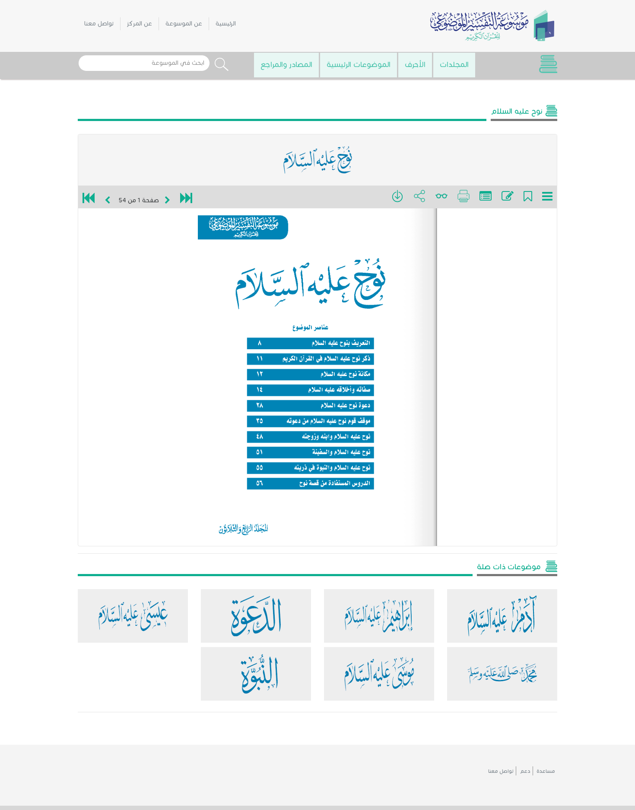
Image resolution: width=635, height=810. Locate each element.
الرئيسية (226, 23)
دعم (525, 771)
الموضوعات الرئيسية (359, 64)
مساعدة (546, 771)
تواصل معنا (99, 23)
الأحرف (415, 64)
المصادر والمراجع (286, 64)
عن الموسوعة (183, 23)
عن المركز (139, 23)
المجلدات (454, 64)
